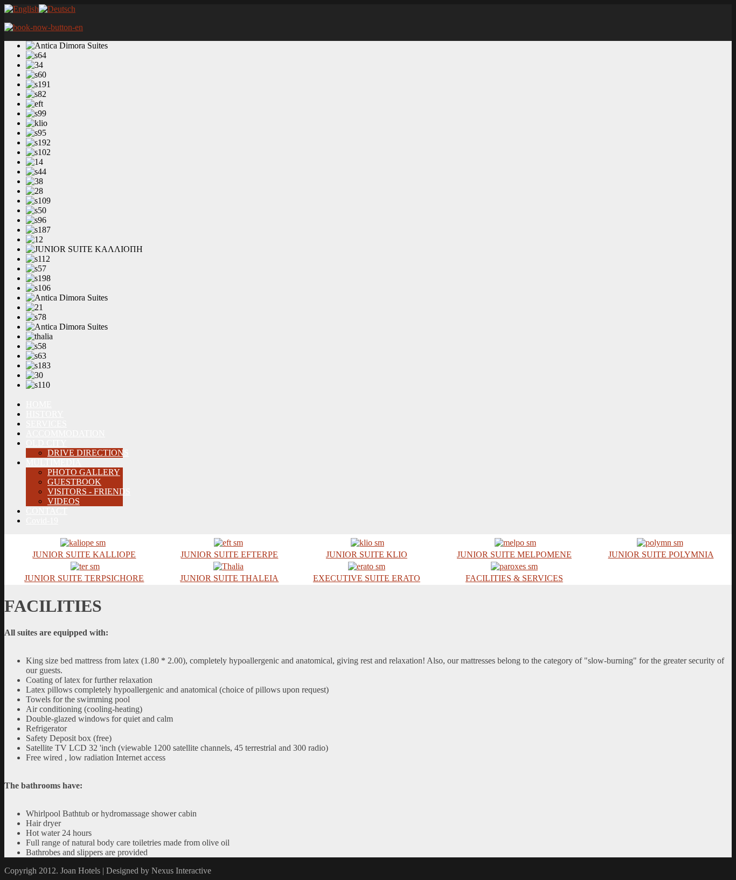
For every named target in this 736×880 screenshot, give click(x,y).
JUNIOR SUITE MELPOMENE (514, 554)
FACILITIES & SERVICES (514, 578)
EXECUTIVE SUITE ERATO (366, 578)
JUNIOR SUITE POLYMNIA (661, 554)
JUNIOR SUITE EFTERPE (229, 554)
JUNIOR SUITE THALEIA (229, 578)
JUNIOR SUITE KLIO (366, 554)
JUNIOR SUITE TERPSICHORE (84, 578)
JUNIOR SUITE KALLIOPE (84, 554)
